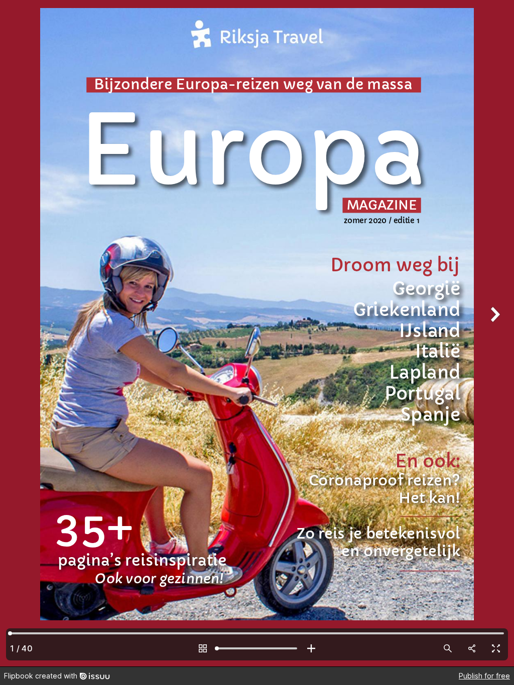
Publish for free (484, 675)
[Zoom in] (311, 648)
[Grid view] (203, 648)
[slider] (257, 648)
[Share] (472, 648)
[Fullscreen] (496, 648)
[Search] (448, 648)
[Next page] (494, 333)
